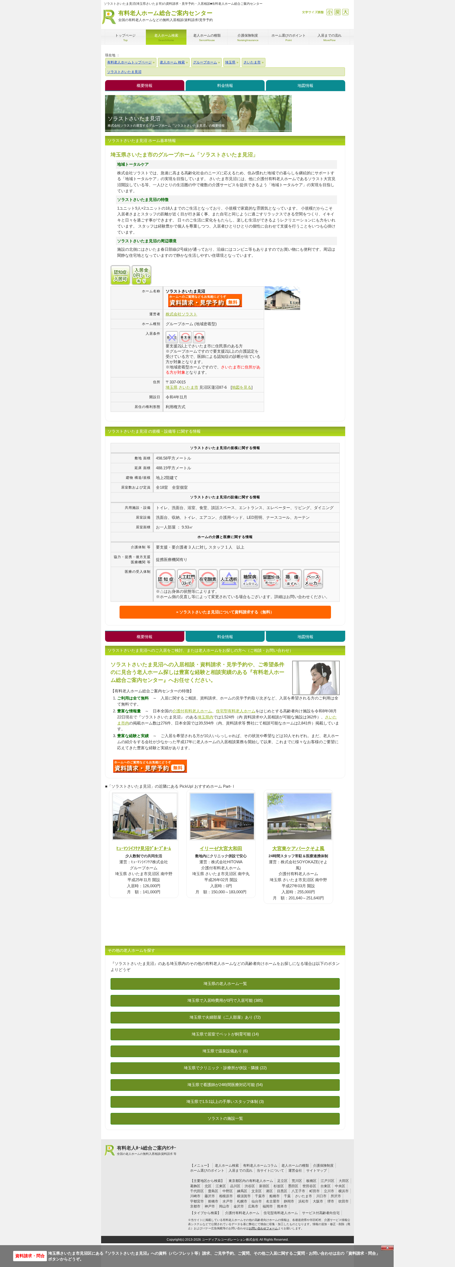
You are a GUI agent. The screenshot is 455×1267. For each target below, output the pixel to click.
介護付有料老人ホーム (192, 711)
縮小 (329, 12)
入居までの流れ (241, 1170)
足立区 (282, 1181)
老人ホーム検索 (227, 1165)
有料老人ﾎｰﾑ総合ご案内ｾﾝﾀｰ (146, 1150)
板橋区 (311, 1181)
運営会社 (295, 1170)
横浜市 (343, 1191)
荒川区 (297, 1181)
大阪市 (318, 1201)
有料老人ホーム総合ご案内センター (165, 16)
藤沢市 (210, 1196)
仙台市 (256, 1201)
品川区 (235, 1186)
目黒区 (282, 1191)
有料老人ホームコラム (260, 1165)
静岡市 (289, 1201)
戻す (337, 12)
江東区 (221, 1186)
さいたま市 (303, 1196)
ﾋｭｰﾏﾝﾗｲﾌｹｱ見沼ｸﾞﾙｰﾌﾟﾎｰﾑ (143, 848)
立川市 (329, 1191)
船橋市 (274, 1196)
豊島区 (213, 1191)
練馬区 (242, 1191)
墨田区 (293, 1186)
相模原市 (226, 1196)
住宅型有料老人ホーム (235, 711)
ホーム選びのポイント (207, 1170)
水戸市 (227, 1201)
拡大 (345, 12)
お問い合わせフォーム (263, 1228)
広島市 (253, 1206)
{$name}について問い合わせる (205, 300)
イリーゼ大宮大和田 (221, 848)
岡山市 (224, 1206)
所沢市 (336, 1196)
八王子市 (298, 1191)
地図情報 (305, 85)
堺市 (330, 1201)
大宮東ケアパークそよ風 (298, 848)
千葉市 (260, 1196)
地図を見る (241, 387)
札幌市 (242, 1201)
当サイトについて (270, 1170)
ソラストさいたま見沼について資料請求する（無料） (226, 612)
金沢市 (239, 1206)
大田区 (344, 1181)
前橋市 (213, 1201)
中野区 (227, 1191)
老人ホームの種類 (295, 1165)
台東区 (325, 1186)
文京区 (256, 1191)
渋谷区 (250, 1186)
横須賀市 (244, 1196)
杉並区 (279, 1186)
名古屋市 (273, 1201)
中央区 (340, 1186)
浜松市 (303, 1201)
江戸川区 (327, 1181)
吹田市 (343, 1201)
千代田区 (197, 1191)
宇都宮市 (197, 1201)
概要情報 (144, 85)
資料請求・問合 (30, 1256)
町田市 (314, 1191)
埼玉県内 (205, 717)
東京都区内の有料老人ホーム (251, 1181)
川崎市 (195, 1196)
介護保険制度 (323, 1165)
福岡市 (268, 1206)
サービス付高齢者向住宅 (321, 1213)
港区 (269, 1191)
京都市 (195, 1206)
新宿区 (264, 1186)
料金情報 (225, 85)
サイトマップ (316, 1170)
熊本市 (282, 1206)
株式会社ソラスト (181, 314)
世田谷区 (309, 1186)
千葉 (287, 1196)
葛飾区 (195, 1186)
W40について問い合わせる (150, 766)
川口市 (321, 1196)
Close (387, 1247)
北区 (208, 1186)
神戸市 (210, 1206)
